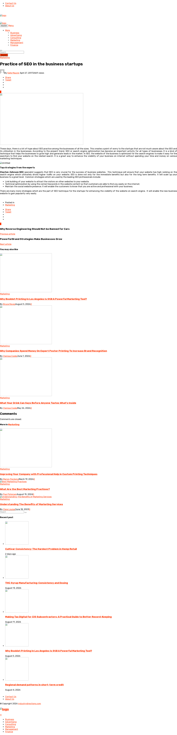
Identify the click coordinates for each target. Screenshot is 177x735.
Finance (14, 45)
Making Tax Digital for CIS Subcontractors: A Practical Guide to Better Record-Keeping (58, 616)
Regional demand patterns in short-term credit (34, 684)
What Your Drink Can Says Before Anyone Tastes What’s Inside (38, 403)
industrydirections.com (29, 703)
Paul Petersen (10, 494)
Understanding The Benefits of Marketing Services (31, 504)
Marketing (15, 40)
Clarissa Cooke (10, 356)
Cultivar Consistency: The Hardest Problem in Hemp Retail (41, 549)
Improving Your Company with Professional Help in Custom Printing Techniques (48, 474)
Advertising (16, 35)
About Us (9, 6)
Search (4, 55)
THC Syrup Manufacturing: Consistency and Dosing (36, 582)
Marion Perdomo (11, 479)
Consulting (15, 38)
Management (16, 42)
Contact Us (10, 3)
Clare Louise (9, 509)
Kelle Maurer (13, 73)
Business (14, 33)
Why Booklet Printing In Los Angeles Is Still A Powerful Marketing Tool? (43, 299)
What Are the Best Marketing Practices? (25, 489)
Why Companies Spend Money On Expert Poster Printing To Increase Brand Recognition (53, 351)
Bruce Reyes (9, 304)
